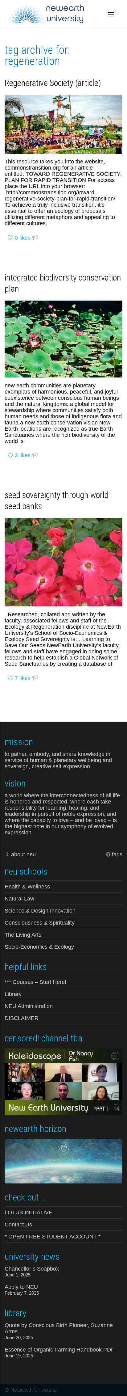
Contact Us (18, 1224)
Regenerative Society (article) (53, 83)
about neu (23, 854)
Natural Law (19, 899)
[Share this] (35, 238)
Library (13, 994)
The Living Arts (23, 935)
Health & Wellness (27, 887)
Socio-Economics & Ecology (39, 947)
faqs (117, 854)
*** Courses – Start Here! (35, 982)
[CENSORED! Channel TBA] (63, 1081)
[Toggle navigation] (111, 14)
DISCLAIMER (22, 1018)
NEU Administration (29, 1006)
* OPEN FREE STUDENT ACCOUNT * (52, 1237)
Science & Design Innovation (40, 911)
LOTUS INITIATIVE (28, 1212)
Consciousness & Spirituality (40, 923)
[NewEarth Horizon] (63, 1160)
